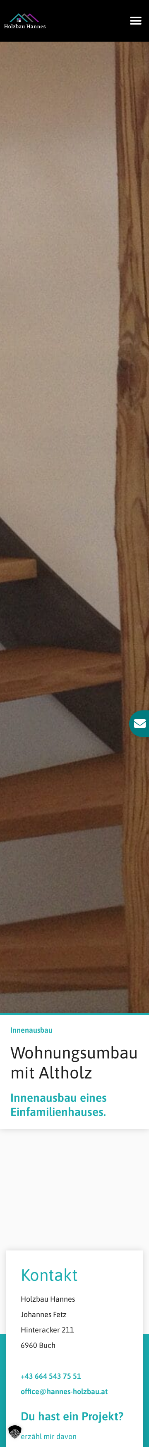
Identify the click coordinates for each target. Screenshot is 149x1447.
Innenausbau (31, 1030)
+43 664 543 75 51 (51, 1376)
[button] (135, 21)
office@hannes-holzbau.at (64, 1391)
